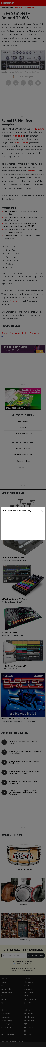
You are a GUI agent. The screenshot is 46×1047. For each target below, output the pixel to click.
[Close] (42, 511)
